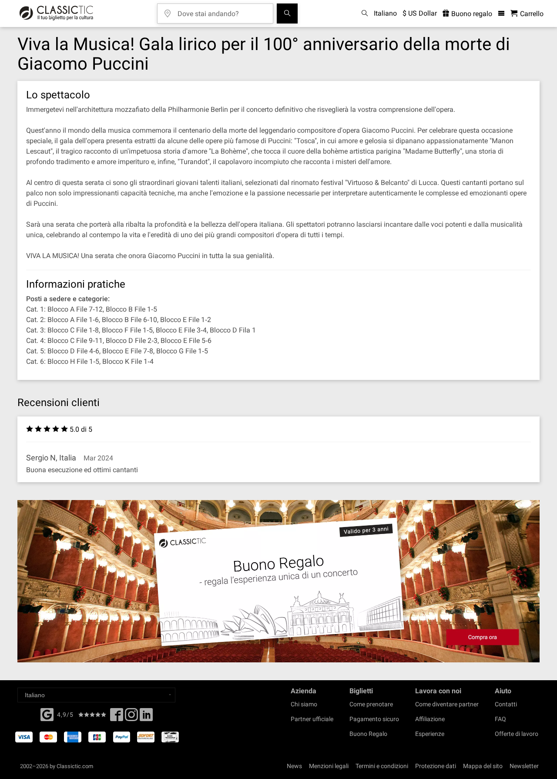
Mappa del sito (483, 765)
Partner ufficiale (312, 718)
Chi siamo (304, 704)
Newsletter (524, 765)
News (294, 765)
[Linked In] (146, 717)
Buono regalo (471, 14)
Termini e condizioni (382, 765)
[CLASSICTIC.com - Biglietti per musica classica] (56, 13)
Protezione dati (435, 765)
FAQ (500, 718)
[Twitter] (131, 717)
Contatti (506, 704)
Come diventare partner (447, 704)
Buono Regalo (368, 733)
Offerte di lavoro (516, 733)
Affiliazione (430, 718)
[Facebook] (47, 713)
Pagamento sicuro (374, 718)
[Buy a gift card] (278, 581)
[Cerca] (287, 13)
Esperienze (429, 733)
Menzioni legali (329, 765)
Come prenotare (371, 704)
